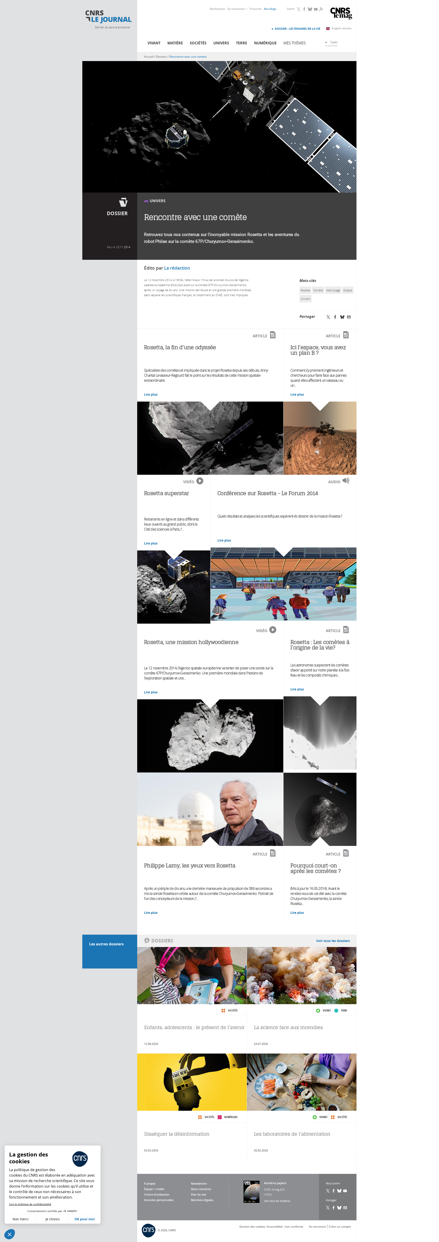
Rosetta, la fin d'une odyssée (180, 347)
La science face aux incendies (288, 1027)
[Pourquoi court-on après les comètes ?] (320, 809)
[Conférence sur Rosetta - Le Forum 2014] (283, 584)
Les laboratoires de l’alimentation (292, 1134)
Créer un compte (340, 1227)
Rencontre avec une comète (188, 57)
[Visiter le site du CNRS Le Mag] (341, 14)
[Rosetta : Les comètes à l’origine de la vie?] (320, 733)
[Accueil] (108, 17)
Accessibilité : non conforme (285, 1227)
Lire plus (151, 394)
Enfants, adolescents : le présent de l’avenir (194, 1027)
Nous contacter (201, 1189)
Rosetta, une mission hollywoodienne (191, 642)
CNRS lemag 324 (274, 1189)
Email (345, 1208)
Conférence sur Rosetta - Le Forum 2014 (267, 493)
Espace (347, 290)
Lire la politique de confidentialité (30, 1204)
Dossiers (161, 57)
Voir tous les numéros (277, 1201)
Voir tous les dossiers (333, 941)
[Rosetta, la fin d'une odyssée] (210, 438)
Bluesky (310, 9)
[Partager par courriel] (348, 316)
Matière (175, 43)
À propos (149, 1184)
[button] (9, 1234)
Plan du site (198, 1194)
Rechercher (217, 9)
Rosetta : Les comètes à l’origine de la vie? (319, 645)
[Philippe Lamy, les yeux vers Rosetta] (210, 809)
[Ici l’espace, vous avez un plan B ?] (320, 438)
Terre (241, 43)
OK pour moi (85, 1219)
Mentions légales (202, 1200)
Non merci (21, 1219)
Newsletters (199, 1184)
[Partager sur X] (328, 316)
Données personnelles (159, 1200)
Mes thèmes (295, 43)
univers (306, 298)
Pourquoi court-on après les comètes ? (315, 868)
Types (333, 42)
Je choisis (53, 1219)
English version (342, 28)
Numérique (265, 43)
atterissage (333, 290)
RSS (320, 9)
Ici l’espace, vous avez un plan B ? (318, 350)
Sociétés (198, 43)
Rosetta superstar (166, 493)
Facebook (304, 9)
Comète (318, 290)
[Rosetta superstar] (173, 587)
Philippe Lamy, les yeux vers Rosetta (189, 865)
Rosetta (305, 290)
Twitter (299, 9)
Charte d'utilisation (156, 1194)
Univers (221, 43)
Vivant (154, 43)
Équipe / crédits (154, 1189)
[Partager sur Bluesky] (342, 316)
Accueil (148, 57)
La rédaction (177, 268)
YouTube (316, 9)
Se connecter (236, 9)
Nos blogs (270, 9)
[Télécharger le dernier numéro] (252, 1192)
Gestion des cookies (252, 1227)
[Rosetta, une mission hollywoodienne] (210, 736)
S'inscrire (255, 9)
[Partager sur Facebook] (335, 316)
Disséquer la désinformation (176, 1134)
